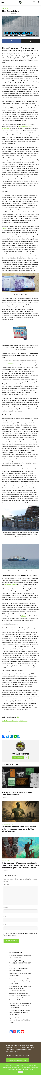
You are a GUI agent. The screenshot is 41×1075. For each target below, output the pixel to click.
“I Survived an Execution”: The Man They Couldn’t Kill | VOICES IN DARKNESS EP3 (19, 1012)
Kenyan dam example (10, 584)
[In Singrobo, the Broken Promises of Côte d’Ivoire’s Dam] (20, 777)
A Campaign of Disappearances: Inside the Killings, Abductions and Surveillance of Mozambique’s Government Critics (20, 865)
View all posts (18, 757)
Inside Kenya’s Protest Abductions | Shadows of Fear (20, 974)
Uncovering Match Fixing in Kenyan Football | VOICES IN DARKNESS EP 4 (20, 963)
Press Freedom (10, 860)
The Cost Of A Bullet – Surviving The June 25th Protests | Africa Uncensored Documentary (20, 988)
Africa (4, 8)
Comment (7, 884)
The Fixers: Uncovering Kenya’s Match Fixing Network (18, 969)
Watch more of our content (17, 1060)
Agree (20, 1072)
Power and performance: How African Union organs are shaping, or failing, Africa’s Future (19, 829)
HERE (17, 717)
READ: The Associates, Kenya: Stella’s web (14, 721)
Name (6, 907)
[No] (39, 1069)
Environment (10, 790)
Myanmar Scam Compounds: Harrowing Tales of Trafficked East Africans (19, 1020)
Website (6, 925)
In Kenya (4, 228)
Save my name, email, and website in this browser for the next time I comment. (21, 934)
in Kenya (23, 616)
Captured (9, 8)
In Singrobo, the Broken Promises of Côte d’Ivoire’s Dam (18, 793)
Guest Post (9, 824)
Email (5, 916)
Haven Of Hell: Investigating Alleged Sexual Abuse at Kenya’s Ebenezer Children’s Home (20, 1005)
